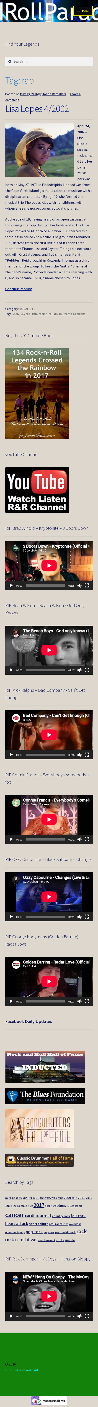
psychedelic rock (65, 1232)
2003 (42, 1198)
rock (81, 1231)
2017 (39, 1204)
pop (22, 1232)
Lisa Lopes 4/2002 (37, 108)
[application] (49, 565)
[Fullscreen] (87, 585)
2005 (48, 1198)
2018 (48, 1206)
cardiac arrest (38, 1215)
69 (20, 1198)
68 (16, 1198)
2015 (24, 1206)
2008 (60, 1198)
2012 (89, 1198)
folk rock (78, 1215)
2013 (9, 1205)
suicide (70, 1240)
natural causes (58, 1224)
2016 (30, 1206)
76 (37, 1198)
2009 (67, 1198)
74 (34, 1198)
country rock (61, 1216)
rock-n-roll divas (50, 314)
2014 (16, 1206)
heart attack (16, 1223)
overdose (75, 1224)
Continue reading (18, 289)
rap (28, 314)
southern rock (46, 1240)
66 (10, 1198)
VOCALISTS (27, 309)
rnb (34, 314)
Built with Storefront (22, 1370)
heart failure (38, 1224)
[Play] (11, 585)
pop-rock (34, 1231)
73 (30, 1198)
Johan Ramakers (54, 94)
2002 (16, 314)
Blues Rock (74, 1206)
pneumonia (12, 1232)
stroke (60, 1240)
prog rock (49, 1232)
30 (22, 314)
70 (24, 1198)
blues (61, 1205)
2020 (53, 1206)
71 (27, 1198)
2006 (54, 1198)
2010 (74, 1198)
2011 (81, 1198)
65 (6, 1198)
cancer (14, 1215)
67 (13, 1198)
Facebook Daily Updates (28, 1021)
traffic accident (74, 314)
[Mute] (79, 585)
